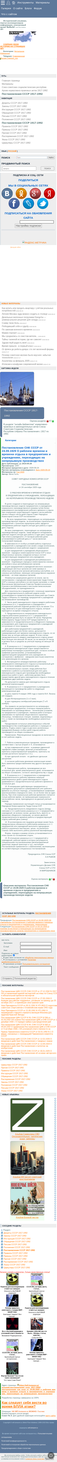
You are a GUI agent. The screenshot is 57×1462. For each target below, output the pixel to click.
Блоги (28, 8)
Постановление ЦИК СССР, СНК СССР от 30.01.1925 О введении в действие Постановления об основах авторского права (28, 1053)
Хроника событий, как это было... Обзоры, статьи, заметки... (37, 1333)
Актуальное (19, 51)
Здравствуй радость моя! (18, 342)
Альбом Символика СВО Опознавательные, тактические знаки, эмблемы (27, 1136)
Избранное (5, 53)
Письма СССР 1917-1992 (14, 116)
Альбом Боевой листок (27, 1217)
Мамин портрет (13, 333)
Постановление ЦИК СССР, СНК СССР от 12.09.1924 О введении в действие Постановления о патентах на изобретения (26, 1046)
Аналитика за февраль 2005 (19, 361)
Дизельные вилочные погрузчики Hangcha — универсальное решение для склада (24, 318)
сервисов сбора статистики (35, 1459)
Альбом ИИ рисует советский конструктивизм (27, 1178)
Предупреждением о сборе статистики (16, 1448)
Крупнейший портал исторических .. (36, 1292)
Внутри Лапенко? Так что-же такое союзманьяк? (12, 1377)
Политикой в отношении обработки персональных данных (23, 1445)
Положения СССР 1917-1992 (16, 119)
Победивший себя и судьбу (19, 326)
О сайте (18, 8)
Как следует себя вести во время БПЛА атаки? (24, 1404)
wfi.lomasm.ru (33, 1428)
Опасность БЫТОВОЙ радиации (12, 1292)
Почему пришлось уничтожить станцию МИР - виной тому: (12, 1310)
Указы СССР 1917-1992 (13, 139)
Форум (38, 8)
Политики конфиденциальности (19, 961)
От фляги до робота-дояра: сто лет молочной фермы (28, 350)
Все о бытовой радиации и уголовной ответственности (12, 1332)
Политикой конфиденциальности (13, 1441)
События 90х (37, 1338)
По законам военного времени (21, 329)
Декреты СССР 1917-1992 (15, 103)
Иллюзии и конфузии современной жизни (26, 364)
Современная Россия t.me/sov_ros (12, 57)
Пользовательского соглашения (36, 964)
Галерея (6, 8)
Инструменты (25, 2)
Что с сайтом (9, 14)
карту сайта (50, 1416)
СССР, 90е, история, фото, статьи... (37, 1288)
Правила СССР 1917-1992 (15, 126)
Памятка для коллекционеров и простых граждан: (12, 1288)
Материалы (43, 2)
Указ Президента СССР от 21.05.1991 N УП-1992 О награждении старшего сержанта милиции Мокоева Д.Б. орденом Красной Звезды (26, 1012)
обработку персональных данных (39, 957)
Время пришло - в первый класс (21, 346)
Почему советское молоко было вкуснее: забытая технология (26, 356)
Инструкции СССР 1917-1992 (16, 109)
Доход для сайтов (15, 247)
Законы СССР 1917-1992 (14, 106)
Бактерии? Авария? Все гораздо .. (12, 1315)
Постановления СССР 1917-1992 (22, 122)
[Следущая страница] (55, 1159)
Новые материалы (10, 304)
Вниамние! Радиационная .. (12, 1336)
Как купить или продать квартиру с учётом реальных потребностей (27, 309)
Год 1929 (20, 472)
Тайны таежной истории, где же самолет (25, 339)
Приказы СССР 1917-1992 (15, 129)
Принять (48, 1459)
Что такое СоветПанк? (12, 1380)
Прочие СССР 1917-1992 (14, 133)
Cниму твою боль (14, 323)
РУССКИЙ (12, 151)
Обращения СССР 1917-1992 (16, 113)
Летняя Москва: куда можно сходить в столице (28, 314)
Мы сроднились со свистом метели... (23, 336)
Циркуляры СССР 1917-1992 (16, 143)
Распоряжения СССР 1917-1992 (18, 136)
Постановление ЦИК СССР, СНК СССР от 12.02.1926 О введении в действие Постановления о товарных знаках (26, 1040)
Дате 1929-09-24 (43, 470)
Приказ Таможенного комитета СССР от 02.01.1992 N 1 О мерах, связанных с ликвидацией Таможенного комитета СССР (27, 1034)
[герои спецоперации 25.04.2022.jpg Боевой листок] (27, 1215)
